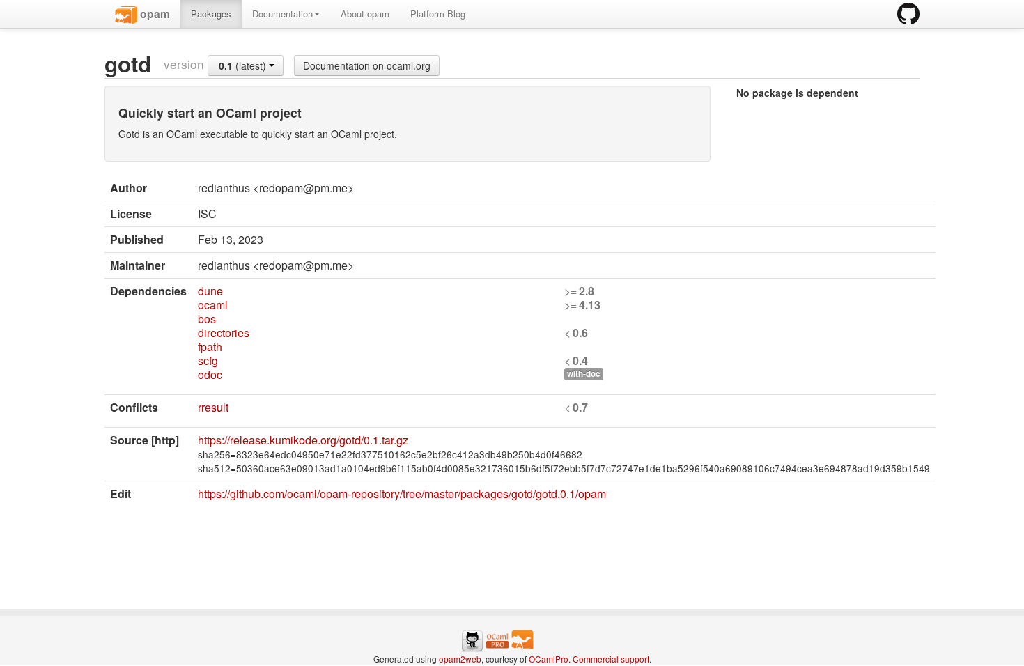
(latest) (244, 65)
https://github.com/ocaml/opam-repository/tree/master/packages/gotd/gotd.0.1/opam (402, 494)
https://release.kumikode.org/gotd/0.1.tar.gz (303, 440)
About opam (365, 13)
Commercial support (611, 659)
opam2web (460, 659)
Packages (211, 13)
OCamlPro (548, 659)
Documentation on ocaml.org (366, 65)
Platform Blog (437, 13)
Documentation (282, 13)
